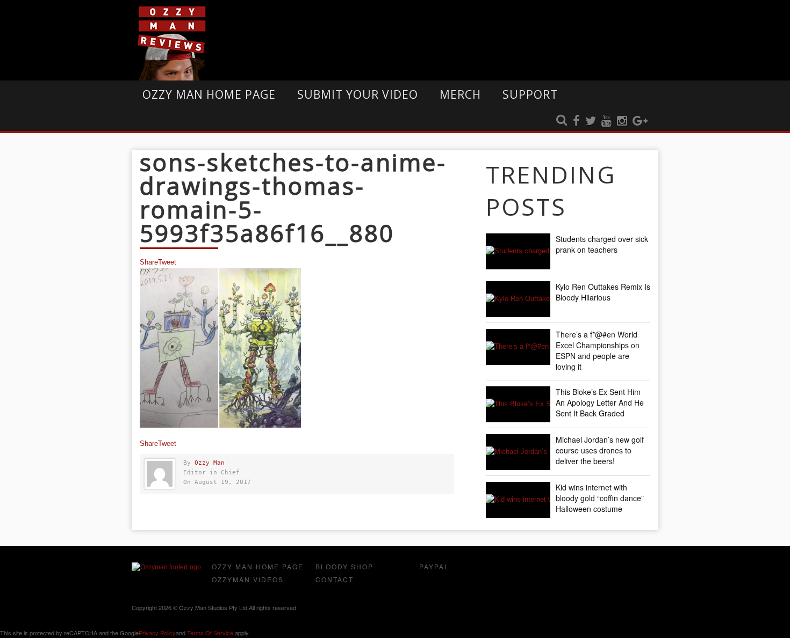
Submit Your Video (357, 94)
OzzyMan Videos (248, 579)
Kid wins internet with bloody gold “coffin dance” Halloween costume (600, 498)
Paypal (434, 566)
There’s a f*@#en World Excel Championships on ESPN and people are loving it (598, 350)
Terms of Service (210, 632)
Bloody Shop (344, 566)
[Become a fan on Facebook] (576, 121)
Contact (334, 579)
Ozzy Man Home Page (209, 94)
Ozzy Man (210, 462)
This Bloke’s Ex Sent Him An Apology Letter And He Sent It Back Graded (600, 402)
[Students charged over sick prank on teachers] (518, 251)
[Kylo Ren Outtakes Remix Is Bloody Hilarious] (518, 299)
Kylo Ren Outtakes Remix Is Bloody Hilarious (603, 292)
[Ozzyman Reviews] (166, 567)
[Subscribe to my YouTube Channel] (606, 121)
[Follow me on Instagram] (622, 121)
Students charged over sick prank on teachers (602, 244)
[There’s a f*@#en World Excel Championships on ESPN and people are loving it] (518, 347)
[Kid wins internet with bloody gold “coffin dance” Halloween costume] (518, 499)
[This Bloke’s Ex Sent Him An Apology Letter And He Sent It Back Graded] (518, 404)
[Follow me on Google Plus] (640, 121)
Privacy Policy (157, 632)
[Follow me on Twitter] (591, 121)
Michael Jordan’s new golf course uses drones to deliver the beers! (600, 450)
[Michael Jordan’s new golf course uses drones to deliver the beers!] (518, 452)
